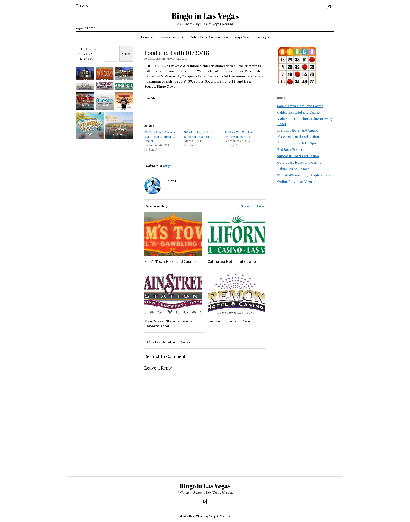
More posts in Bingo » (253, 205)
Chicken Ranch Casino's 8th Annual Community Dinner (160, 136)
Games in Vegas (169, 37)
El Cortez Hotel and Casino (167, 342)
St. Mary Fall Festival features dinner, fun (238, 134)
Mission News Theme (192, 516)
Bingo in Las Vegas (205, 15)
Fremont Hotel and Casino (230, 321)
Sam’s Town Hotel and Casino (170, 261)
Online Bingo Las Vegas (295, 181)
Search (126, 53)
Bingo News (242, 37)
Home (145, 37)
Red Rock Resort (289, 149)
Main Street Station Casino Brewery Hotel (168, 323)
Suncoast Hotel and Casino (298, 156)
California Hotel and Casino (232, 261)
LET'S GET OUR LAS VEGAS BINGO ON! (88, 53)
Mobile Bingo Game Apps (207, 37)
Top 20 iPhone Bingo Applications (303, 175)
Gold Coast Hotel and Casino (299, 162)
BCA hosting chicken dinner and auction (198, 134)
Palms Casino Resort (293, 168)
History (261, 37)
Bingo (167, 165)
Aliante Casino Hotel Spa (296, 143)
